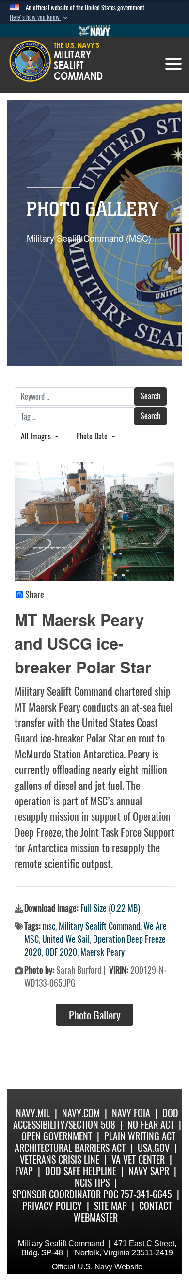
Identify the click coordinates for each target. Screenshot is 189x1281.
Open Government (56, 1136)
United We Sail (66, 939)
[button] (40, 17)
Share (34, 594)
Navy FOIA (131, 1113)
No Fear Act (150, 1124)
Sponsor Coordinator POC (65, 1194)
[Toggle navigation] (173, 63)
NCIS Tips (92, 1182)
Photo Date (93, 436)
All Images (37, 436)
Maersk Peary (102, 952)
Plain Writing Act (139, 1136)
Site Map (110, 1205)
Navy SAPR (148, 1171)
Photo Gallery (95, 1015)
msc (49, 926)
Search (150, 396)
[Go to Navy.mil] (94, 30)
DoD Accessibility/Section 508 (95, 1118)
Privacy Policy (52, 1205)
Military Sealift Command (99, 926)
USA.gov (154, 1147)
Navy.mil (33, 1113)
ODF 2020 (61, 952)
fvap (24, 1171)
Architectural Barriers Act (70, 1147)
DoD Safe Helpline (80, 1171)
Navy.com (81, 1113)
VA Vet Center (138, 1159)
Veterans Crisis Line (59, 1159)
